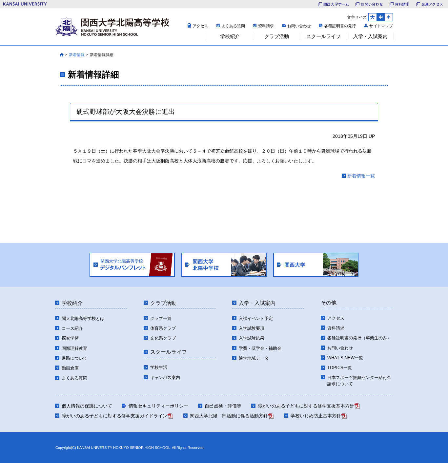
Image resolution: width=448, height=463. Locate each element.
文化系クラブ (163, 338)
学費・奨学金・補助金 (260, 348)
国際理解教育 (74, 348)
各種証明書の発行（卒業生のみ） (359, 337)
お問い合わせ (372, 4)
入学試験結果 (251, 338)
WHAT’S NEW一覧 (345, 357)
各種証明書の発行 (340, 26)
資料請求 (402, 4)
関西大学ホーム (336, 4)
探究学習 (70, 338)
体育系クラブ (163, 328)
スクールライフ (168, 352)
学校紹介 (72, 303)
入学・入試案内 (257, 303)
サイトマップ (381, 26)
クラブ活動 (163, 303)
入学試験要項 (251, 328)
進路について (74, 358)
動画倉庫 (70, 368)
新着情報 (77, 55)
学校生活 (158, 367)
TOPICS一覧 (339, 367)
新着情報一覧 (361, 176)
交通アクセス (432, 4)
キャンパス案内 (165, 377)
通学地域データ (254, 358)
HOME (62, 55)
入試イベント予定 (256, 318)
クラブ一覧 (161, 318)
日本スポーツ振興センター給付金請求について (359, 381)
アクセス (200, 26)
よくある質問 (233, 26)
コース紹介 (72, 328)
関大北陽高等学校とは (83, 318)
